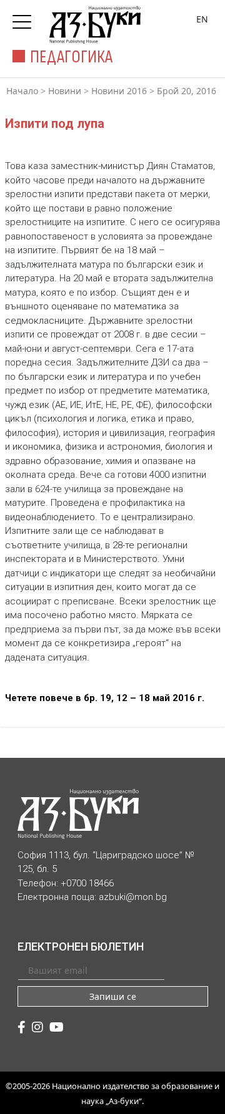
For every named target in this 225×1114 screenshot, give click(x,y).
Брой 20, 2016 (186, 91)
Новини (64, 91)
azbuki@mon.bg (133, 897)
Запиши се (112, 996)
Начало (22, 91)
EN (202, 19)
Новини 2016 (119, 91)
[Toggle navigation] (25, 18)
